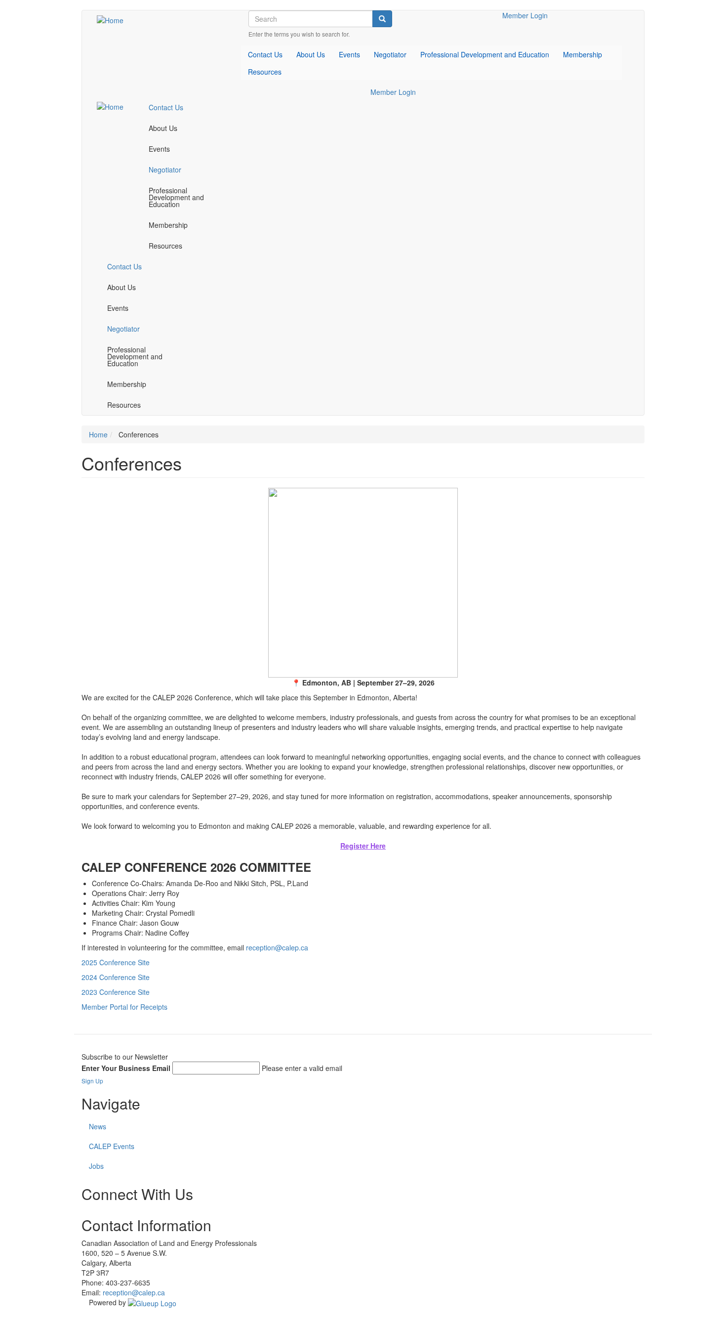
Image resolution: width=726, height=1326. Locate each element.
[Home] (114, 19)
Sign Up (92, 1080)
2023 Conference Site (115, 992)
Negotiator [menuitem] (390, 54)
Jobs (96, 1166)
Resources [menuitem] (265, 72)
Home (98, 434)
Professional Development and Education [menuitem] (484, 54)
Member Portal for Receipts (124, 1007)
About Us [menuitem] (310, 54)
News (97, 1126)
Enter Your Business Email (125, 1068)
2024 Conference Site (115, 977)
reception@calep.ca (277, 947)
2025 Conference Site (115, 962)
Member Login (525, 15)
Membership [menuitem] (582, 54)
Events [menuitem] (349, 54)
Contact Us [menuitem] (265, 54)
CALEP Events (111, 1146)
